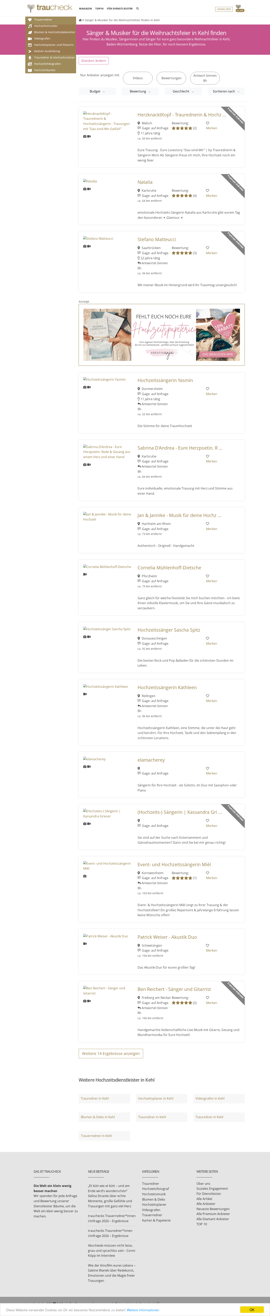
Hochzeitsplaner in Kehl (155, 1098)
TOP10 (99, 8)
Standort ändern (93, 60)
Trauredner (150, 1183)
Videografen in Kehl (210, 1098)
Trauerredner (152, 1215)
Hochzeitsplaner (154, 1204)
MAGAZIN (85, 8)
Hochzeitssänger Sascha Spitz (169, 630)
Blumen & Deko (153, 1199)
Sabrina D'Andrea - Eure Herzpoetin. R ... (180, 448)
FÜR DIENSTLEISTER (120, 8)
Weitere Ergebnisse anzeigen (111, 1053)
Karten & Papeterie (156, 1220)
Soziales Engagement (212, 1188)
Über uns (203, 1183)
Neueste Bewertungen (213, 1209)
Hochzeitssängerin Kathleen (167, 687)
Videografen (151, 1210)
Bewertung (138, 91)
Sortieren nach (224, 91)
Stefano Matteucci (157, 239)
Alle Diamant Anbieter (212, 1219)
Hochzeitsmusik (154, 1194)
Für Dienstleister (208, 1193)
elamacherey (151, 760)
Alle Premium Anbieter (213, 1214)
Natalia (145, 182)
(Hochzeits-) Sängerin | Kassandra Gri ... (180, 812)
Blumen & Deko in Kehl (98, 1117)
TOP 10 (201, 1224)
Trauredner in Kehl (95, 1098)
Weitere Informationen (143, 1309)
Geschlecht (181, 91)
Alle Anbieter (205, 1204)
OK (252, 1309)
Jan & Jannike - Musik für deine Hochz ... (179, 515)
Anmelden (224, 9)
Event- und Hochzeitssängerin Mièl (174, 864)
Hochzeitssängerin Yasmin (165, 380)
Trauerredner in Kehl (96, 1136)
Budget (95, 91)
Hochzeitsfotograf (155, 1189)
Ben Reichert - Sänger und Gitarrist (174, 989)
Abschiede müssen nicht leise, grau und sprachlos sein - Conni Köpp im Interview (111, 1250)
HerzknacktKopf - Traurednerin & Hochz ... (182, 115)
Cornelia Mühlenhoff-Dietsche (169, 568)
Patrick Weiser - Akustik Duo (167, 937)
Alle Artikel (204, 1199)
